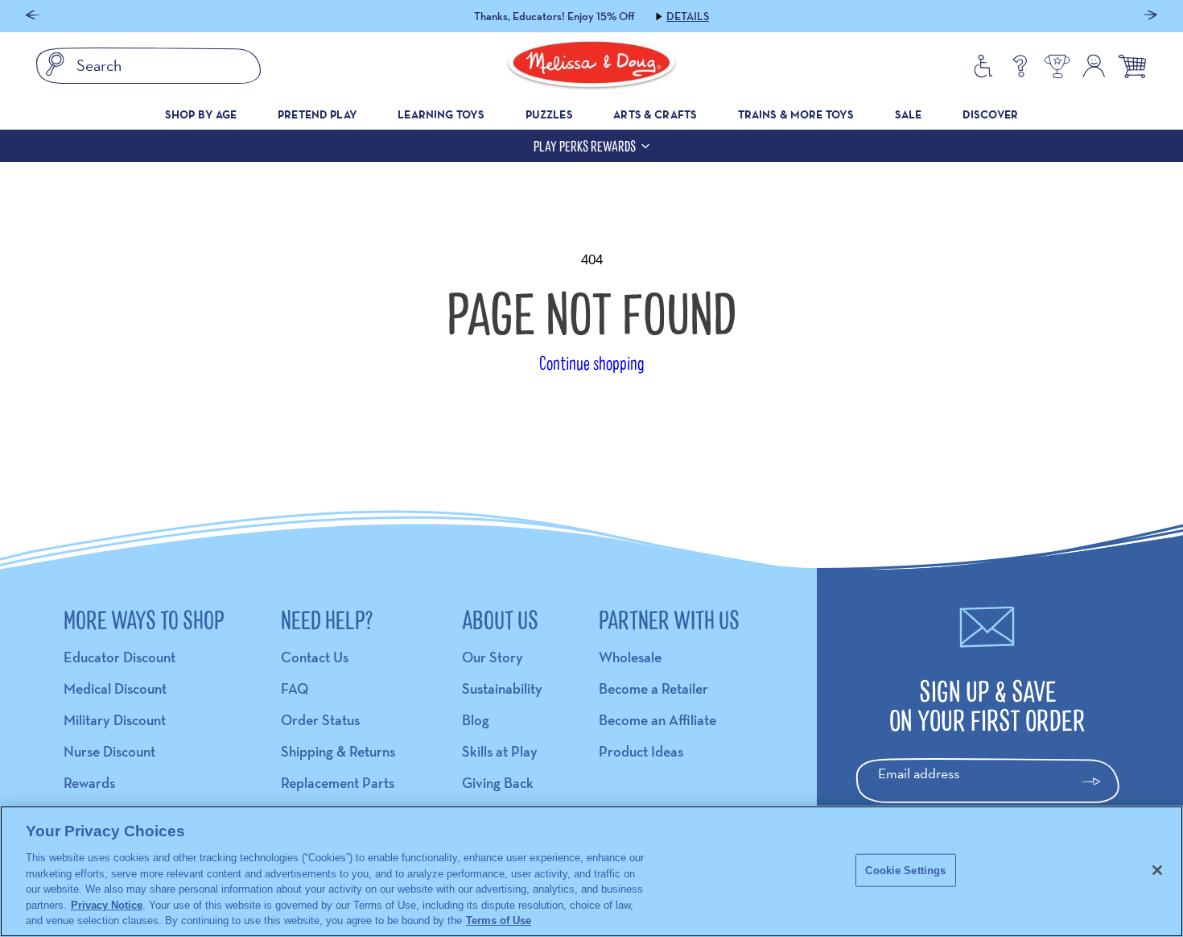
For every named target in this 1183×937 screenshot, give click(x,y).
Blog (475, 720)
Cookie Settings (905, 870)
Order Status (320, 720)
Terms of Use (498, 920)
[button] (32, 16)
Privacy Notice (106, 905)
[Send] (1098, 781)
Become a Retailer (653, 688)
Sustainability (502, 688)
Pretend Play (317, 114)
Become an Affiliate (657, 720)
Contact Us (314, 657)
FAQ (294, 688)
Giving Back (498, 782)
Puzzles (549, 114)
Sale (908, 114)
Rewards (89, 782)
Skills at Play (500, 751)
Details (687, 16)
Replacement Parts (337, 782)
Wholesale (630, 657)
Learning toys (441, 114)
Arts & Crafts (655, 114)
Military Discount (115, 720)
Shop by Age (201, 114)
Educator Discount (119, 657)
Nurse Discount (109, 751)
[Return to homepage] (591, 66)
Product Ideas (641, 751)
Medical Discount (115, 688)
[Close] (1157, 870)
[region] (591, 871)
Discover (990, 114)
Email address (918, 773)
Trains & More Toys (796, 114)
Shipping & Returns (338, 751)
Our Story (492, 657)
